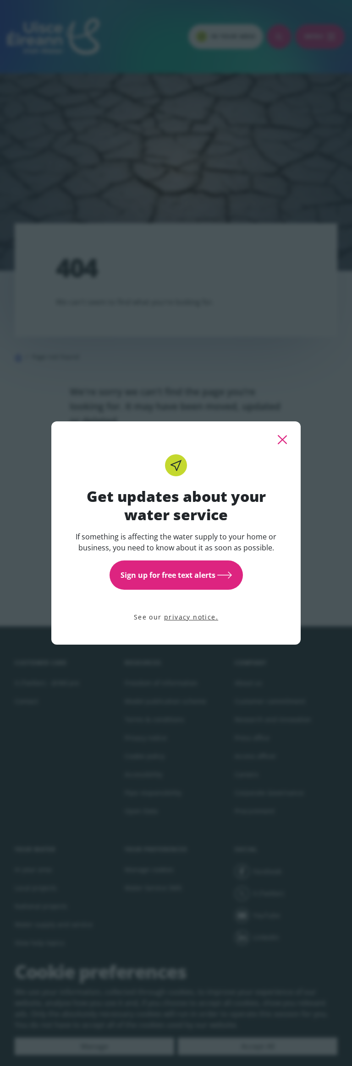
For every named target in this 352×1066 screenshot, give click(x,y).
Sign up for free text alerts (168, 575)
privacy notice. (191, 617)
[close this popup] (282, 440)
